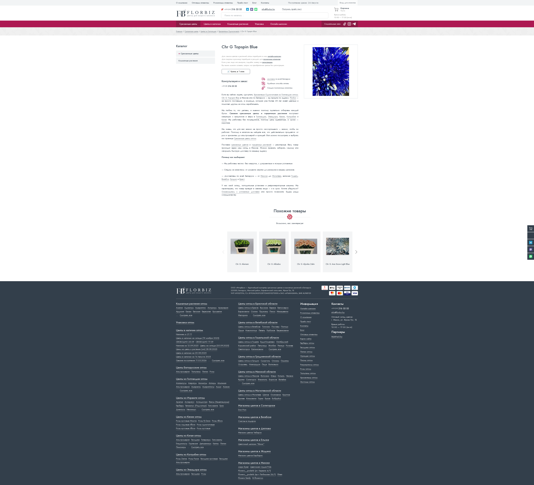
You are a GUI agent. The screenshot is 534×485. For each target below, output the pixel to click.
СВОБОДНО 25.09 (185, 341)
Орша (241, 330)
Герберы (180, 405)
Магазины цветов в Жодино (254, 451)
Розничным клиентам (223, 2)
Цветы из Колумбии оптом (191, 454)
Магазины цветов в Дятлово (254, 428)
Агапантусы (181, 383)
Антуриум (212, 307)
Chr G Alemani (242, 264)
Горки (260, 398)
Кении (282, 116)
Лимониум (181, 447)
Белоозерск (283, 307)
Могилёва (276, 176)
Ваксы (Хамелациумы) (219, 401)
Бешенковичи (283, 330)
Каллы (216, 443)
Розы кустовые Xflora (185, 428)
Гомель (294, 176)
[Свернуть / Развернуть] (211, 53)
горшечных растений (261, 144)
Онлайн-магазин (278, 24)
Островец (242, 364)
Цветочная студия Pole (260, 466)
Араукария (223, 307)
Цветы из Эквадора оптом (191, 470)
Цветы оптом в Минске (248, 375)
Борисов (273, 379)
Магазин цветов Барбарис (250, 455)
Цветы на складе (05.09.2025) (214, 345)
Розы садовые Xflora (185, 424)
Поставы (275, 326)
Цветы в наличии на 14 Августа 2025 (193, 356)
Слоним (275, 360)
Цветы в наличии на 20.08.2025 (191, 352)
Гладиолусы (181, 443)
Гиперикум (206, 439)
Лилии (205, 371)
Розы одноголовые (206, 424)
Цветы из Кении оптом (189, 417)
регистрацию (267, 62)
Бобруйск (276, 398)
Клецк (273, 375)
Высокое (264, 307)
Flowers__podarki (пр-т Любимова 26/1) (257, 474)
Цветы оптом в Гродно (248, 360)
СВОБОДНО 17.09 (204, 341)
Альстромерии (183, 371)
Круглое (286, 394)
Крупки (241, 379)
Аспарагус (189, 401)
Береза (273, 307)
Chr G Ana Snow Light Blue (338, 264)
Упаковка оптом (185, 322)
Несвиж (289, 375)
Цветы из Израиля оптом (190, 398)
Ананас (226, 386)
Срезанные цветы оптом (245, 138)
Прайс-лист (242, 2)
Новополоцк (251, 330)
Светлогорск (244, 349)
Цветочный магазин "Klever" (251, 444)
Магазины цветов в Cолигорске (256, 405)
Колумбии (291, 116)
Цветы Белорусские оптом (191, 367)
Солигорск (251, 379)
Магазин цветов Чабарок (250, 432)
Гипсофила (213, 405)
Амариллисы (208, 386)
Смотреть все (186, 315)
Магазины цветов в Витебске (254, 417)
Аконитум (202, 383)
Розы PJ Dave (204, 420)
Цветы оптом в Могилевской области (259, 390)
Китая (224, 119)
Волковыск (273, 364)
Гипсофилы (217, 439)
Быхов (267, 398)
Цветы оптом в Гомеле (248, 341)
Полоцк (284, 326)
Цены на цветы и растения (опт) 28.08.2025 (196, 349)
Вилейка (282, 379)
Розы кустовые (203, 428)
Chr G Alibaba (273, 264)
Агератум (192, 383)
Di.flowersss (257, 478)
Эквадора (273, 116)
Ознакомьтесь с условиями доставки (240, 191)
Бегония (196, 311)
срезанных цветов (239, 144)
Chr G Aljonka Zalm (306, 264)
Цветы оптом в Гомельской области (258, 337)
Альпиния (221, 383)
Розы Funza (194, 458)
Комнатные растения (237, 24)
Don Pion (242, 409)
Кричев (241, 398)
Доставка (271, 79)
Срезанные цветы (188, 24)
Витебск (225, 179)
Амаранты (196, 386)
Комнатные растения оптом (191, 304)
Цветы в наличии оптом (189, 330)
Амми (218, 386)
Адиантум (189, 307)
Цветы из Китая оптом (188, 435)
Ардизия (180, 311)
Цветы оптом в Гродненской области (259, 356)
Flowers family (244, 478)
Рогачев (289, 345)
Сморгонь (265, 360)
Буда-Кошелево (267, 341)
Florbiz (293, 97)
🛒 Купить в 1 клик (235, 71)
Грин (222, 405)
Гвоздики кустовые (209, 458)
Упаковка (259, 24)
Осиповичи (276, 394)
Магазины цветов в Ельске (253, 440)
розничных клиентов (271, 59)
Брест (242, 179)
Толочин (266, 326)
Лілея (279, 474)
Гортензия (193, 443)
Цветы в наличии (212, 24)
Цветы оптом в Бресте (248, 307)
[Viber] (251, 9)
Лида (264, 364)
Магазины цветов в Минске (254, 463)
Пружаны (263, 311)
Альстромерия (183, 439)
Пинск (272, 311)
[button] (355, 252)
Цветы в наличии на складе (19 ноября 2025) (197, 338)
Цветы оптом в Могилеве (249, 394)
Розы (212, 371)
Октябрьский (282, 341)
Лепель (262, 330)
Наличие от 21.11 (184, 334)
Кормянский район (247, 345)
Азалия (179, 307)
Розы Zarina (181, 458)
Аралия (179, 401)
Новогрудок (254, 364)
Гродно (233, 179)
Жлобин (272, 345)
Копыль (281, 375)
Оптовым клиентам (200, 2)
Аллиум (212, 383)
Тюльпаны (196, 371)
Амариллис (200, 307)
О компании (181, 2)
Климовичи (251, 398)
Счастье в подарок (247, 421)
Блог (254, 2)
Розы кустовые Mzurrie (186, 420)
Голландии (261, 116)
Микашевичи (282, 311)
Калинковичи (257, 349)
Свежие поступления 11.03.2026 (191, 360)
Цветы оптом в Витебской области (257, 322)
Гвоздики (223, 458)
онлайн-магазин (274, 56)
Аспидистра (201, 401)
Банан (188, 311)
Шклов (266, 394)
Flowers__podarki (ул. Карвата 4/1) (254, 470)
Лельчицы (262, 345)
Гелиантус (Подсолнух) (196, 405)
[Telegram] (247, 9)
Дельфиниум (205, 443)
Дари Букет (243, 466)
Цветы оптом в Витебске (249, 326)
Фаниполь (262, 379)
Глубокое (271, 330)
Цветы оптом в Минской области (257, 372)
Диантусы (180, 409)
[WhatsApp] (255, 9)
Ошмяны (285, 360)
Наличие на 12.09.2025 (187, 345)
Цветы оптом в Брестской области (257, 304)
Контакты (265, 2)
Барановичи (243, 311)
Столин (254, 311)
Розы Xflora (217, 420)
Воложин (265, 375)
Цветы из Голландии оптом (191, 379)
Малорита (243, 315)
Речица (281, 345)
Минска (264, 176)
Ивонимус (191, 409)
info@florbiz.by (268, 9)
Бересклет (206, 311)
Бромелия (217, 311)
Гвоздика (195, 439)
